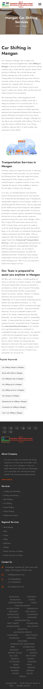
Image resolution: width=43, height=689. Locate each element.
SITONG (31, 600)
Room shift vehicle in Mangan (12, 373)
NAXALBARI (32, 617)
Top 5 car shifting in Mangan (12, 413)
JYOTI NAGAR (13, 617)
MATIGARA (13, 611)
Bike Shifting (8, 499)
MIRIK (13, 647)
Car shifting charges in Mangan (13, 367)
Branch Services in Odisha (13, 555)
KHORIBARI (31, 597)
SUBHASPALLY (32, 608)
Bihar (5, 531)
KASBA (16, 664)
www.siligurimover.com (16, 586)
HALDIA (30, 673)
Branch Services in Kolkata (13, 551)
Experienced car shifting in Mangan (14, 401)
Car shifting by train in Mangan (12, 379)
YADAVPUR (32, 661)
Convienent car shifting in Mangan (13, 407)
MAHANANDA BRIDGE (22, 632)
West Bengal (8, 527)
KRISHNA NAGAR (15, 653)
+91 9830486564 (14, 579)
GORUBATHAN (29, 647)
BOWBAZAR (15, 667)
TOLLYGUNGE (14, 661)
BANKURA (15, 670)
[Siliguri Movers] (17, 4)
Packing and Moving (10, 495)
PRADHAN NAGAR (22, 605)
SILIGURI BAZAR (13, 626)
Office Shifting (8, 511)
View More (6, 479)
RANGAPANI (12, 635)
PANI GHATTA (32, 626)
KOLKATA (30, 659)
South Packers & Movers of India (25, 684)
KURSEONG (31, 638)
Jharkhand (7, 543)
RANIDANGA (15, 600)
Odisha (6, 547)
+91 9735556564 (14, 582)
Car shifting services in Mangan (13, 390)
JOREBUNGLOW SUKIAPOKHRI (23, 644)
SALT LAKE (13, 656)
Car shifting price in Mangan (12, 384)
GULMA (34, 602)
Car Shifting (7, 503)
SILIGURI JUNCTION (22, 620)
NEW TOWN (31, 656)
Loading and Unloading (11, 491)
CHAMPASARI (32, 614)
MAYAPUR (31, 667)
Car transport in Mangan (10, 396)
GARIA (29, 664)
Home (18, 26)
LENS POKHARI (31, 635)
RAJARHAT (15, 659)
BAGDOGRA (14, 597)
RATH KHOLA (30, 611)
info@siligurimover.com (16, 574)
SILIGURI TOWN (13, 608)
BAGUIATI (33, 653)
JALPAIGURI (30, 650)
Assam (5, 535)
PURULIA (22, 676)
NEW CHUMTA (13, 623)
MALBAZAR (14, 650)
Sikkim (5, 539)
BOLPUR (15, 673)
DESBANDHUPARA (15, 602)
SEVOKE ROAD (13, 614)
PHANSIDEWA (32, 623)
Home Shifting (8, 507)
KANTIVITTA (22, 629)
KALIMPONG (14, 638)
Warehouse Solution (10, 515)
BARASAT (30, 670)
